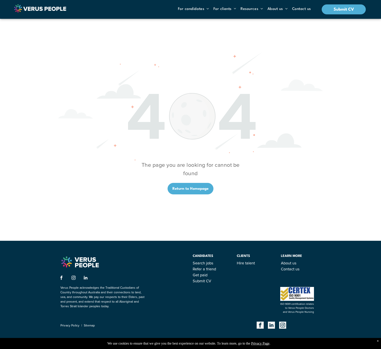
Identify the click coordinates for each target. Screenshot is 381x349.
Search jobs (203, 263)
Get (196, 275)
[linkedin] (85, 278)
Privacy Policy (69, 325)
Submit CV (202, 281)
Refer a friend (204, 269)
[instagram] (73, 278)
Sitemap (89, 325)
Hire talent (246, 263)
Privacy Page (260, 343)
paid (203, 275)
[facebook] (61, 278)
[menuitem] (193, 9)
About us (288, 263)
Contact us (290, 269)
